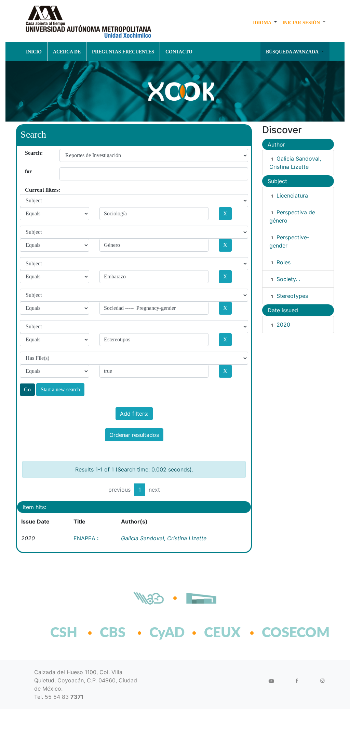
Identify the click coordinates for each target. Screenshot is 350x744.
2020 (283, 324)
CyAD (167, 633)
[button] (265, 22)
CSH (63, 633)
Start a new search (60, 389)
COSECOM (281, 633)
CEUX (222, 633)
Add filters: (134, 413)
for (27, 171)
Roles (284, 262)
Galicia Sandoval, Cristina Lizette (163, 538)
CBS (112, 633)
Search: (27, 153)
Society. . (288, 279)
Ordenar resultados (134, 434)
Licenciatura (292, 195)
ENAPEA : (85, 538)
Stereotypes (292, 295)
